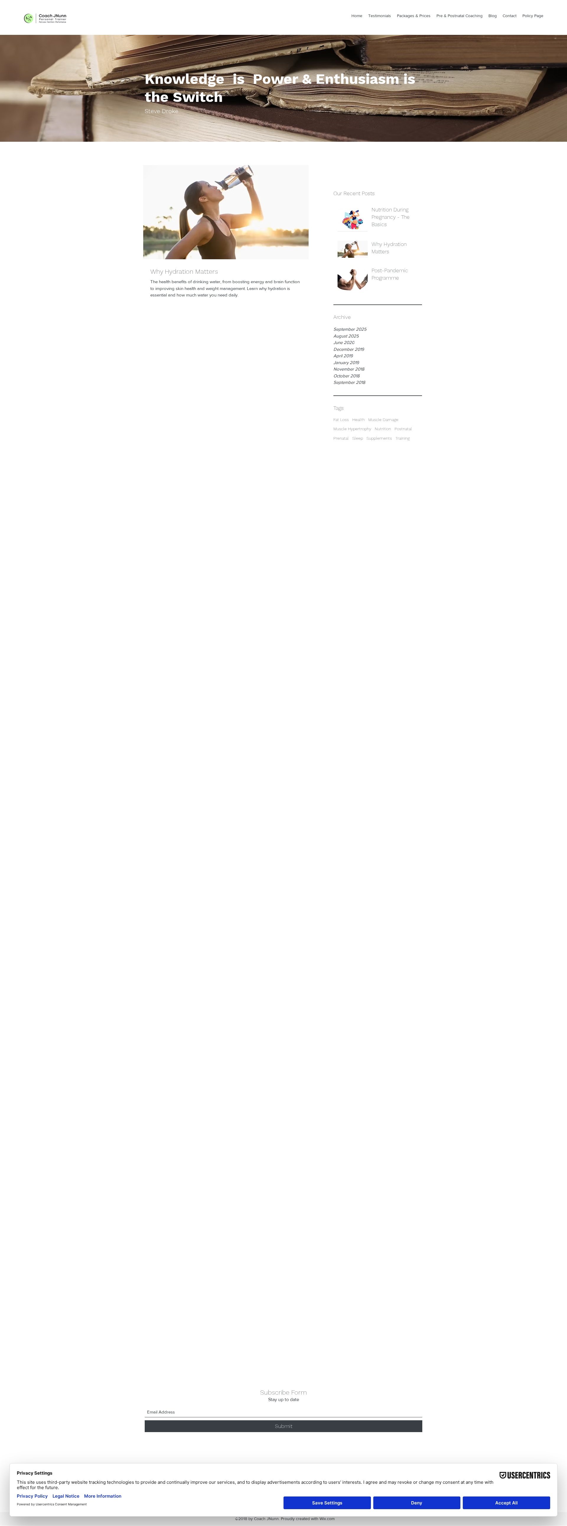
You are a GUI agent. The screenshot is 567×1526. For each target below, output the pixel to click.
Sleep (357, 438)
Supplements (379, 438)
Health (358, 419)
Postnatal (403, 428)
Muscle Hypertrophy (352, 428)
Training (402, 438)
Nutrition (383, 428)
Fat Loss (341, 419)
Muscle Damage (383, 419)
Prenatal (341, 438)
